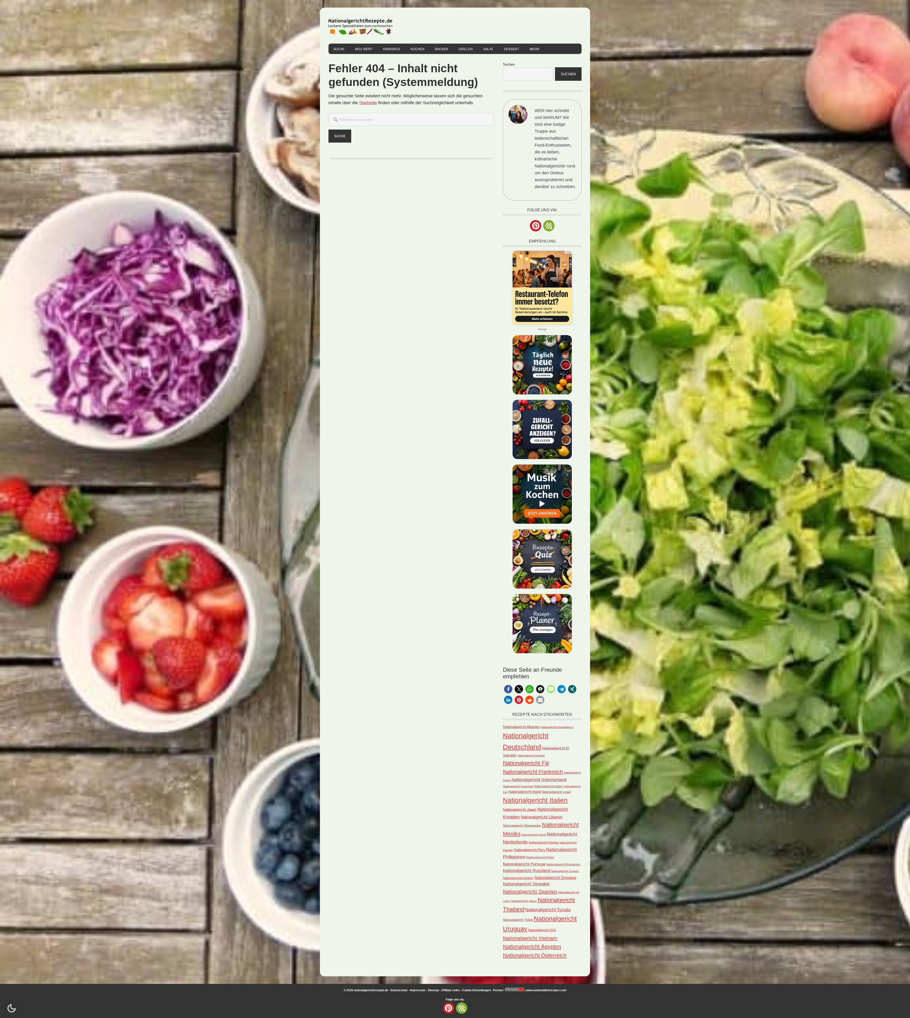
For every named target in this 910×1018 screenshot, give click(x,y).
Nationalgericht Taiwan (524, 901)
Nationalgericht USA (542, 930)
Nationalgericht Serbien (518, 878)
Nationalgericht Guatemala (518, 786)
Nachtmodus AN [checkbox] (11, 1008)
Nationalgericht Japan (519, 809)
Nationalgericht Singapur (555, 877)
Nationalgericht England (531, 755)
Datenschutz (399, 990)
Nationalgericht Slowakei (526, 884)
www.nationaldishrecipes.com (546, 990)
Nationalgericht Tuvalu (548, 909)
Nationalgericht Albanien (521, 727)
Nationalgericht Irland (524, 792)
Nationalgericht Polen (540, 857)
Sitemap (433, 990)
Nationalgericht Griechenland (539, 779)
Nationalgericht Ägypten (532, 947)
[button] (508, 689)
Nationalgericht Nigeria (544, 842)
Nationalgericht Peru (529, 850)
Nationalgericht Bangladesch (557, 727)
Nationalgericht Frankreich (533, 772)
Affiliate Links (450, 990)
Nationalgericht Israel (556, 792)
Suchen (509, 64)
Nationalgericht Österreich (535, 956)
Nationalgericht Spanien (530, 891)
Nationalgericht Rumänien (563, 864)
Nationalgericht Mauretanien (522, 825)
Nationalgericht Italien (535, 800)
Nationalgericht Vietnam (530, 938)
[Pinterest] (535, 225)
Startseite (368, 102)
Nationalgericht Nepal (533, 834)
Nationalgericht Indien (548, 786)
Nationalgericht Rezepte (360, 25)
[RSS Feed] (549, 225)
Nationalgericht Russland (526, 870)
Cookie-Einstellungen (476, 990)
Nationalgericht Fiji (526, 763)
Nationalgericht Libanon (541, 817)
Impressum (417, 990)
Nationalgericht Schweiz (565, 871)
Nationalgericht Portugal (524, 864)
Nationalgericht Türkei (518, 920)
